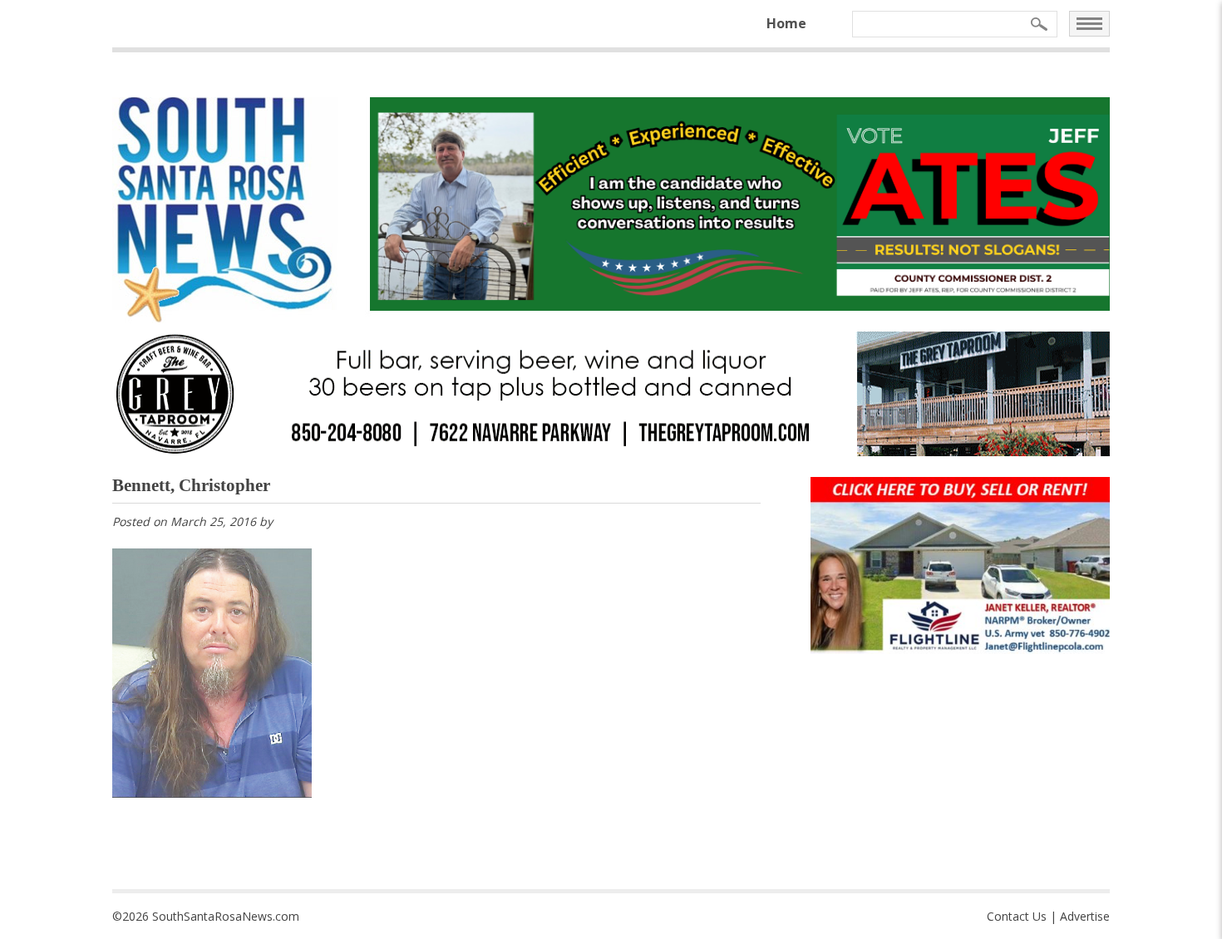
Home (786, 23)
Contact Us (1017, 916)
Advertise (1085, 916)
